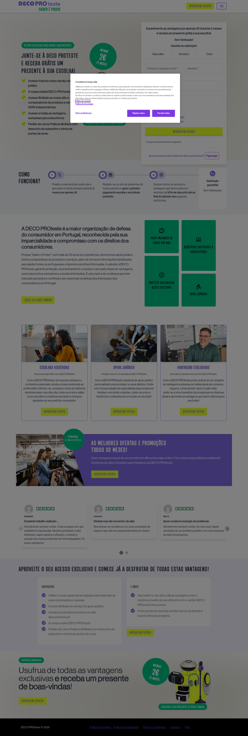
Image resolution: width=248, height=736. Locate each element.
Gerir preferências (83, 113)
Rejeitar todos (138, 113)
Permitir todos (163, 113)
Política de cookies (82, 101)
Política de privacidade (84, 104)
